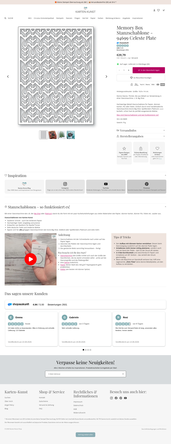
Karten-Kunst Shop (16, 429)
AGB (75, 409)
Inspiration (17, 175)
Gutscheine (43, 401)
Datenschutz (78, 405)
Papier (62, 265)
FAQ (40, 408)
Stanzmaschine (66, 255)
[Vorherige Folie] (7, 76)
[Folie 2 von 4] (53, 135)
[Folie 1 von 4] (43, 135)
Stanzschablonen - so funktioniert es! (39, 206)
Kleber (62, 269)
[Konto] (154, 10)
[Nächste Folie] (107, 76)
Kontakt (42, 397)
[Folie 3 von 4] (62, 135)
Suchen (7, 397)
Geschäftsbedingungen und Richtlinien (154, 429)
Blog (160, 158)
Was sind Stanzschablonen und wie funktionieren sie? (138, 115)
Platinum (48, 213)
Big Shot (37, 213)
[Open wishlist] (158, 10)
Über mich (9, 401)
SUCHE (10, 18)
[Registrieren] (123, 374)
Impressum (78, 402)
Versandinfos (128, 130)
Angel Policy (9, 405)
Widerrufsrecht (79, 413)
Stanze (66, 262)
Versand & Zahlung (46, 405)
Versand (134, 58)
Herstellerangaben (131, 136)
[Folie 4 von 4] (71, 135)
